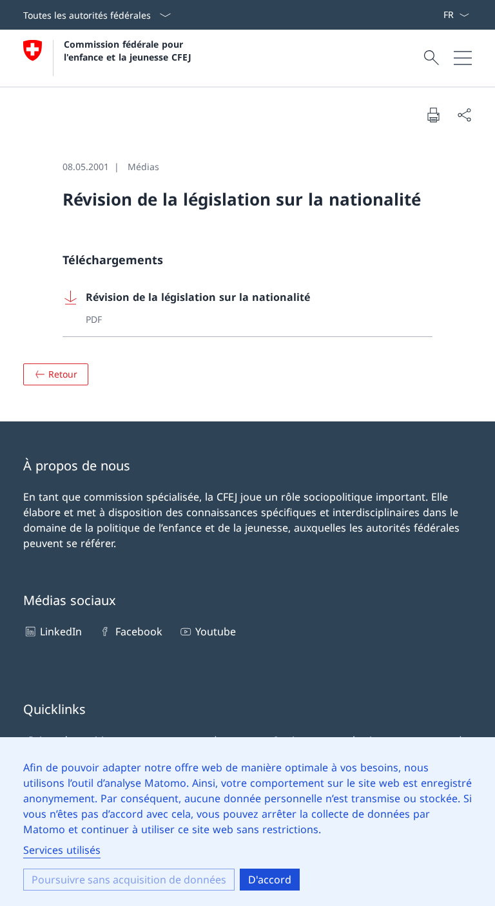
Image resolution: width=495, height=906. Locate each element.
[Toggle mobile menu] (462, 58)
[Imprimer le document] (433, 115)
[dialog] (247, 821)
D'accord (269, 879)
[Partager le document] (464, 115)
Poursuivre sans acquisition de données (129, 879)
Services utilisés (62, 850)
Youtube (215, 631)
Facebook (138, 631)
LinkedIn (61, 631)
